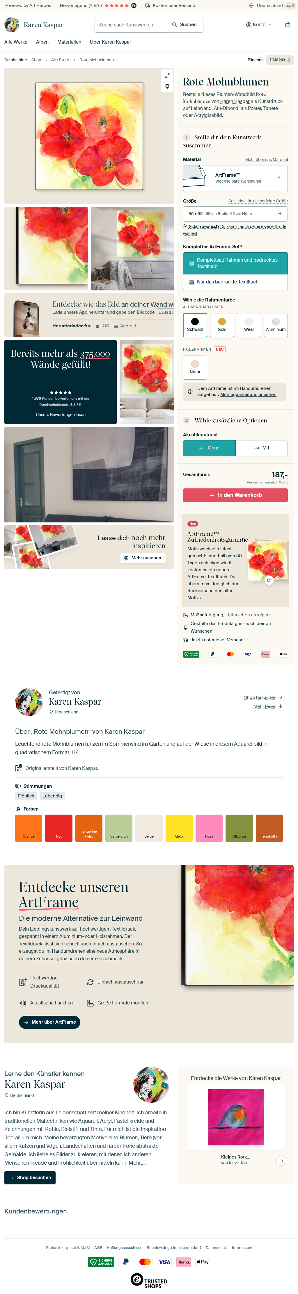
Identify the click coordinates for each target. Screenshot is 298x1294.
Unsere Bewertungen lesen (61, 414)
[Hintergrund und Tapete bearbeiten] (167, 86)
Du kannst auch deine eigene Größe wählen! (234, 230)
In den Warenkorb (240, 495)
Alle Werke (15, 42)
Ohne (213, 448)
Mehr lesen (265, 706)
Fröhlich (26, 796)
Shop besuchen (261, 697)
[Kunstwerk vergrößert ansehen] (167, 75)
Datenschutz (217, 1247)
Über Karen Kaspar (110, 42)
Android (128, 326)
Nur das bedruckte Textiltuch (227, 282)
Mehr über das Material (266, 159)
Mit (265, 448)
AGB (98, 1247)
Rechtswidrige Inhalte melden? (174, 1247)
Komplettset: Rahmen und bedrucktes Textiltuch (237, 263)
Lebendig (52, 796)
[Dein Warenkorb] (288, 25)
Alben (42, 42)
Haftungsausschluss (124, 1247)
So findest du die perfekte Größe (258, 201)
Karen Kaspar (44, 24)
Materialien (69, 42)
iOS (105, 326)
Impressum (242, 1247)
